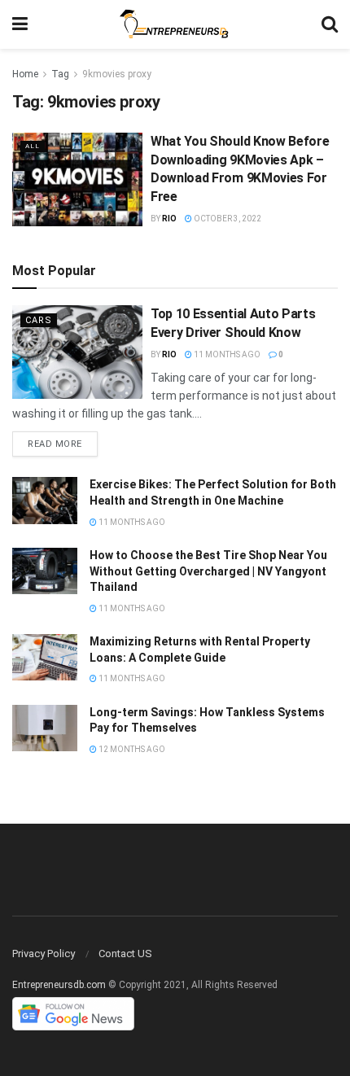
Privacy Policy (43, 953)
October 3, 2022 (226, 218)
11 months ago (226, 354)
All (32, 146)
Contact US (125, 953)
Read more (55, 444)
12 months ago (131, 749)
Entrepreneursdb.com (59, 985)
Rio (169, 218)
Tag (60, 74)
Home (25, 74)
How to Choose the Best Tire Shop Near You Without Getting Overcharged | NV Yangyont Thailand (208, 571)
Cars (38, 320)
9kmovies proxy (116, 74)
